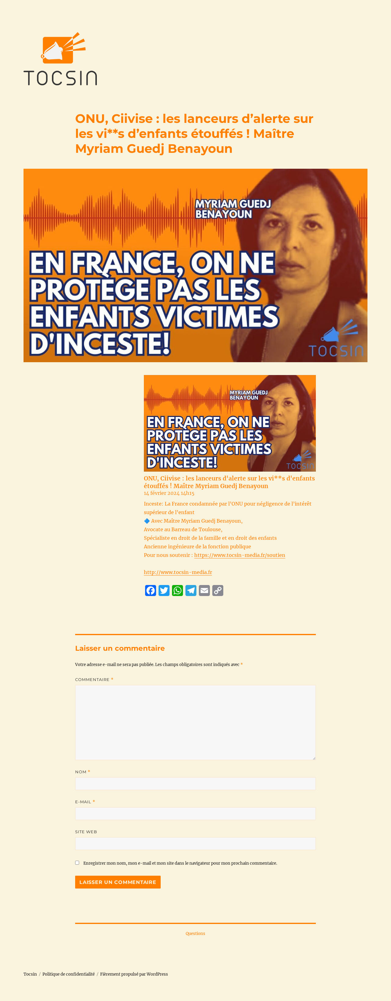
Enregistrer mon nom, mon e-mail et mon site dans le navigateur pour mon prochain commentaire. (180, 863)
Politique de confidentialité (68, 974)
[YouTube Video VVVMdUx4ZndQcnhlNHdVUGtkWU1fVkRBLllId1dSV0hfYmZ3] (230, 423)
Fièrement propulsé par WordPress (134, 974)
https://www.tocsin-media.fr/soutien (239, 555)
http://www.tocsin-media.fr (178, 572)
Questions (195, 933)
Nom (82, 772)
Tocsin (30, 974)
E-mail (85, 801)
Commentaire (94, 679)
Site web (86, 831)
